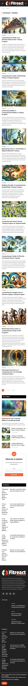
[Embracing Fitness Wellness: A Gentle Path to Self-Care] (6, 621)
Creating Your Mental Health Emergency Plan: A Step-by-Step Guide (18, 437)
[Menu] (2, 3)
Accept (4, 683)
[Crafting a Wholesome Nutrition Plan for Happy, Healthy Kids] (6, 445)
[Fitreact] (15, 3)
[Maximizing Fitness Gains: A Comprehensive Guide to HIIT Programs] (14, 316)
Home (3, 8)
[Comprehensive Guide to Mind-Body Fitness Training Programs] (14, 64)
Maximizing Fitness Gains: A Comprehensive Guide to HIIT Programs (11, 330)
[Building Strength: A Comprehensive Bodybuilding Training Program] (14, 173)
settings (16, 679)
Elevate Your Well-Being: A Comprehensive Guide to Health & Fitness (18, 607)
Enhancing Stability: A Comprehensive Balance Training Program (13, 112)
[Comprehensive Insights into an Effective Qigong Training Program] (14, 280)
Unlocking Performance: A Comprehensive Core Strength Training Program (12, 372)
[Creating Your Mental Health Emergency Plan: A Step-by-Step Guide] (6, 438)
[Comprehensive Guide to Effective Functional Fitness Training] (14, 244)
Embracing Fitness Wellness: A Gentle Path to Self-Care (18, 623)
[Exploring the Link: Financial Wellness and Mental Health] (14, 408)
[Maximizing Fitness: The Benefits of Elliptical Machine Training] (14, 137)
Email (14, 468)
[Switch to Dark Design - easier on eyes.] (26, 3)
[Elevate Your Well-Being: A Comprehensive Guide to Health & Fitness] (6, 605)
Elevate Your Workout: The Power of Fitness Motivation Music (18, 430)
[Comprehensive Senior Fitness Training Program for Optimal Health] (14, 209)
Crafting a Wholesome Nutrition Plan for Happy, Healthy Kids (17, 445)
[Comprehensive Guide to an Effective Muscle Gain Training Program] (14, 25)
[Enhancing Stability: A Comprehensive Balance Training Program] (14, 98)
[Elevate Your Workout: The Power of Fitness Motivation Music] (6, 430)
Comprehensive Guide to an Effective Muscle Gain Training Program (12, 39)
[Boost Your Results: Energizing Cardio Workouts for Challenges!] (6, 613)
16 (13, 390)
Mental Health (5, 415)
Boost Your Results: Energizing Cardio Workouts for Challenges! (18, 615)
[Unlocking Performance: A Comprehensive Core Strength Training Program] (14, 358)
